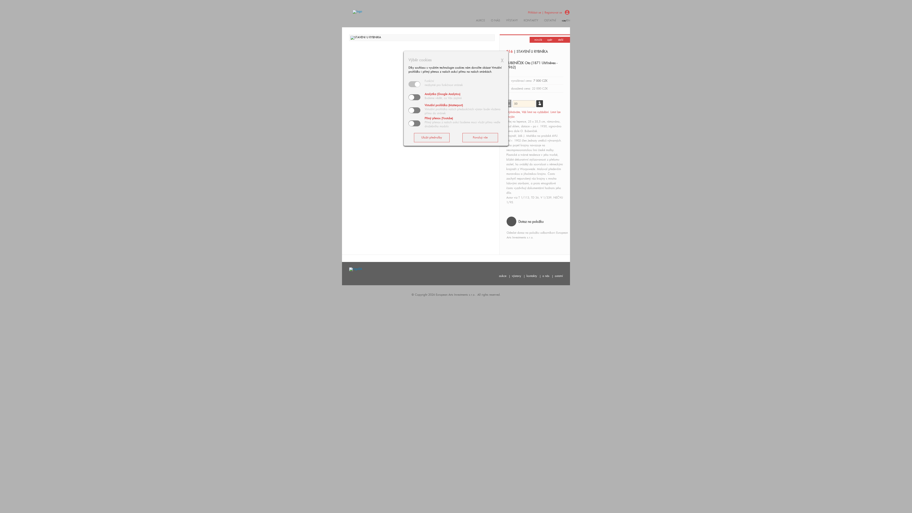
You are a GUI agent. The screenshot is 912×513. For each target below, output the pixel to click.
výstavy (512, 20)
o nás (545, 276)
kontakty (531, 20)
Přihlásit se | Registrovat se (545, 12)
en (568, 20)
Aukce (480, 20)
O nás (495, 20)
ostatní (550, 20)
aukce (502, 276)
